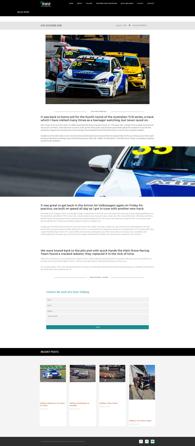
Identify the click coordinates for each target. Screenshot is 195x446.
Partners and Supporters (106, 3)
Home (71, 3)
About (79, 3)
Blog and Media (127, 3)
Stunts (140, 3)
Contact (150, 3)
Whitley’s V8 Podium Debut (140, 421)
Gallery (89, 3)
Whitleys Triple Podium (108, 403)
